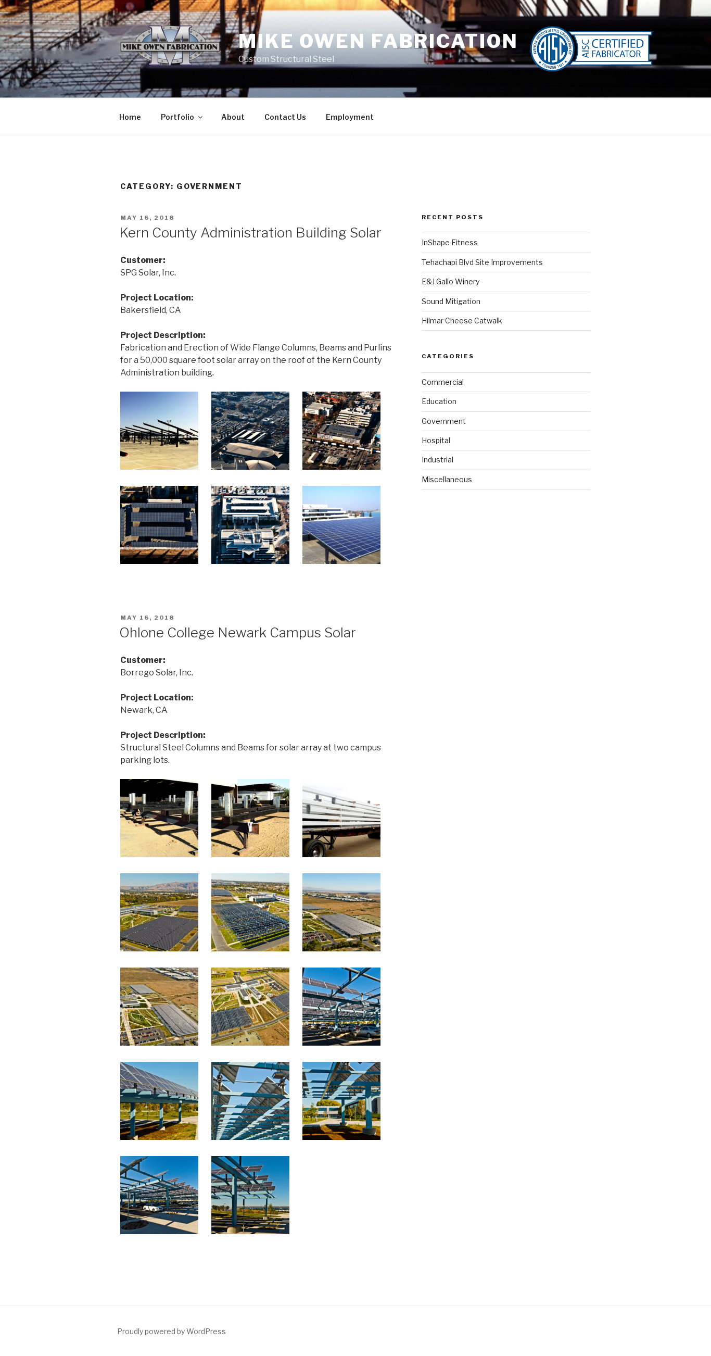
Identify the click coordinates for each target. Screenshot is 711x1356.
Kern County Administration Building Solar (250, 232)
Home (130, 116)
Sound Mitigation (451, 301)
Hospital (436, 440)
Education (439, 401)
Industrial (437, 459)
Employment (350, 116)
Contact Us (285, 116)
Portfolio (177, 116)
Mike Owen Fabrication (378, 41)
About (233, 116)
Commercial (443, 382)
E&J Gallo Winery (450, 281)
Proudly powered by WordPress (171, 1331)
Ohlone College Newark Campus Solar (237, 632)
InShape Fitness (450, 242)
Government (444, 421)
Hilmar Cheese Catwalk (462, 320)
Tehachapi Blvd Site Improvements (482, 262)
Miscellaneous (447, 479)
